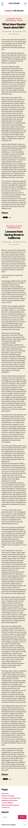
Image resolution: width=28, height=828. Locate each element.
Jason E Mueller (14, 3)
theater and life (10, 20)
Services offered (7, 803)
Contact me (5, 807)
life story (18, 226)
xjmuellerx (9, 31)
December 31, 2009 (20, 31)
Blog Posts (5, 793)
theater (18, 18)
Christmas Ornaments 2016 (11, 798)
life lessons (11, 18)
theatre (20, 20)
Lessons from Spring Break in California (14, 235)
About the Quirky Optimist (10, 805)
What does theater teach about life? (14, 26)
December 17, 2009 (20, 242)
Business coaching (8, 796)
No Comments (15, 34)
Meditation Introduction (9, 800)
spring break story (14, 227)
